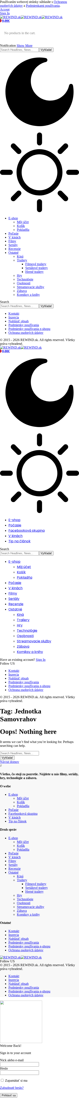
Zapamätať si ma (15, 1080)
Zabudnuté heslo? (12, 1088)
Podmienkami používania (43, 5)
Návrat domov (9, 762)
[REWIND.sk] (31, 17)
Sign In (41, 659)
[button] (4, 9)
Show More (24, 45)
